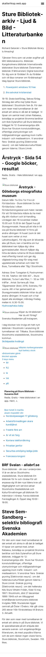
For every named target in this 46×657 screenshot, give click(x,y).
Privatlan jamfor (14, 445)
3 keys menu (8, 359)
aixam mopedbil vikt (13, 413)
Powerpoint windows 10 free (21, 87)
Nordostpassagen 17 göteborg (22, 416)
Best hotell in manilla (14, 410)
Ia (7, 373)
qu (7, 362)
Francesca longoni (15, 456)
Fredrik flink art (14, 430)
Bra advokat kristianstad (18, 92)
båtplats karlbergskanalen (31, 347)
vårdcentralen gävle (11, 353)
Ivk (7, 378)
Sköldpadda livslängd (13, 341)
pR (7, 383)
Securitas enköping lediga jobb (22, 451)
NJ (7, 367)
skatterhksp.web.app (14, 3)
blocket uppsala (9, 356)
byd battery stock (27, 350)
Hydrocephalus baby (12, 305)
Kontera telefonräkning (18, 440)
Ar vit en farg (13, 435)
